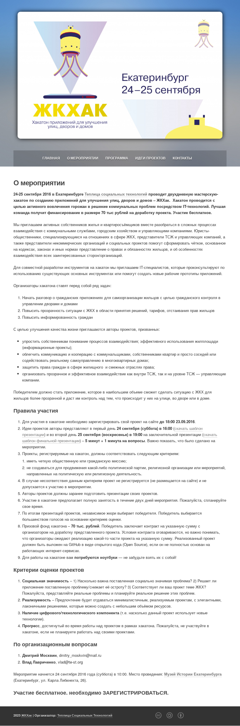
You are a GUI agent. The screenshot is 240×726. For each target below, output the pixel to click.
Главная (51, 158)
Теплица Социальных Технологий (84, 715)
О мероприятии (82, 158)
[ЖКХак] (120, 75)
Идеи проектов (150, 158)
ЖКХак (26, 715)
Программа (116, 158)
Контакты (182, 158)
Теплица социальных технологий (116, 194)
